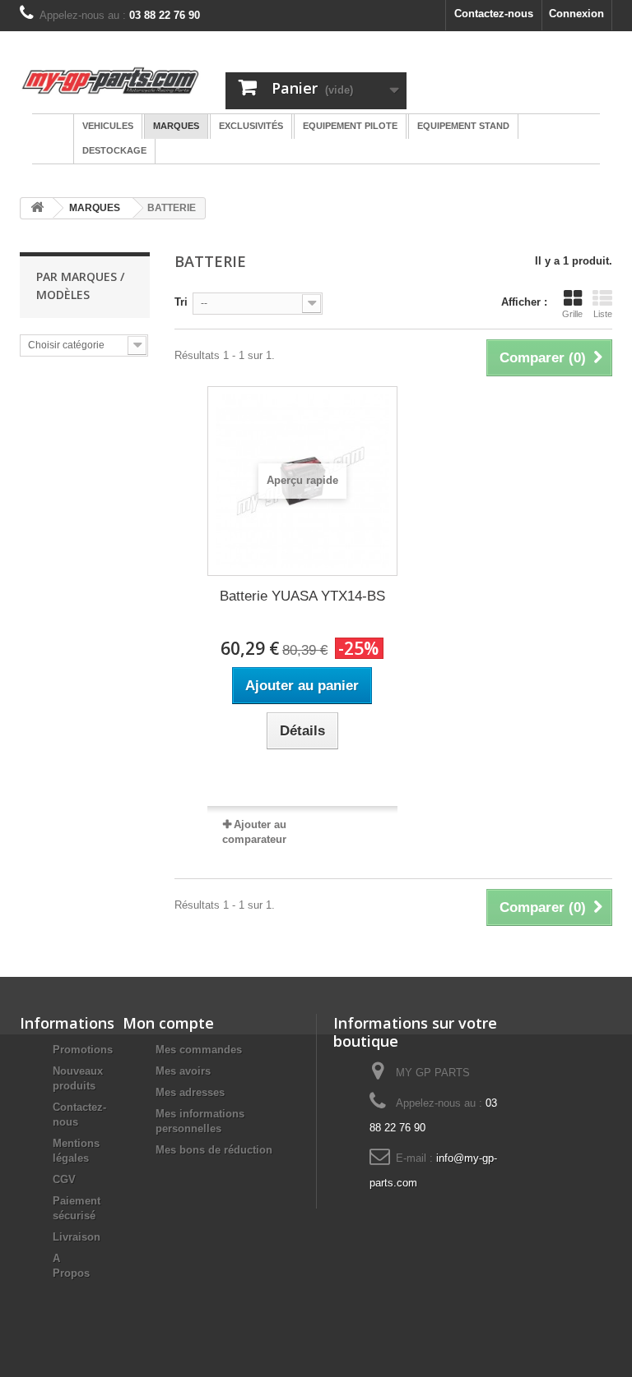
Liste (602, 314)
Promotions (83, 1049)
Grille (572, 314)
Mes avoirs (183, 1071)
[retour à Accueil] (37, 208)
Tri (181, 302)
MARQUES (94, 208)
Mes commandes (199, 1049)
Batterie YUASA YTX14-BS (302, 596)
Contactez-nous (493, 13)
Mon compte (168, 1023)
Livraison (76, 1237)
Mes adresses (190, 1092)
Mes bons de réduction (214, 1150)
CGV (64, 1179)
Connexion (576, 13)
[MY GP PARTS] (110, 80)
